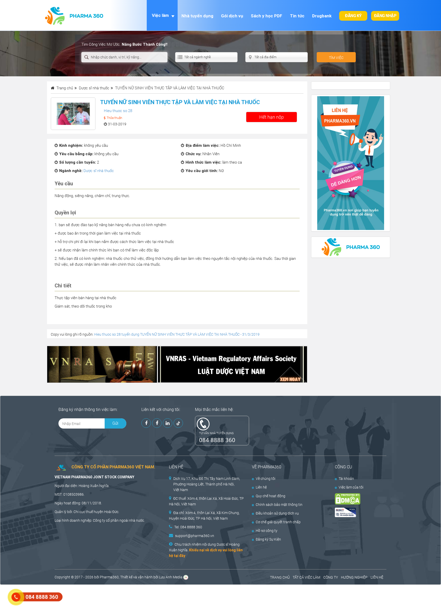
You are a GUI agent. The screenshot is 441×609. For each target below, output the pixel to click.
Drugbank (322, 15)
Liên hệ (261, 487)
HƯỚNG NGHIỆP (354, 577)
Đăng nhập (385, 15)
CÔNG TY (330, 577)
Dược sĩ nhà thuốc (98, 170)
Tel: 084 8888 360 (188, 527)
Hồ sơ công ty (266, 531)
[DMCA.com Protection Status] (356, 499)
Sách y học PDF (266, 15)
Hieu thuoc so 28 (118, 110)
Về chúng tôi (265, 479)
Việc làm (160, 15)
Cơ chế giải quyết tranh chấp (278, 522)
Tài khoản (346, 479)
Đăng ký (353, 15)
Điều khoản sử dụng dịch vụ (277, 513)
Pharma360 (109, 577)
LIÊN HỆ (377, 577)
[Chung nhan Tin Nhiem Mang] (356, 512)
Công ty (99, 520)
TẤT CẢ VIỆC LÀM (306, 577)
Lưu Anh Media (170, 577)
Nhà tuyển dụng (197, 15)
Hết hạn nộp (271, 117)
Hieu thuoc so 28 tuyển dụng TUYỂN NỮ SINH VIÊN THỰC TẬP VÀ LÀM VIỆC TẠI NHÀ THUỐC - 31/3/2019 (177, 334)
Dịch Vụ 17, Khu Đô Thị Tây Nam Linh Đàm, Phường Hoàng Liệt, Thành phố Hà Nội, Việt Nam (206, 484)
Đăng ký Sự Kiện (268, 539)
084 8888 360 (217, 439)
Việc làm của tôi (351, 487)
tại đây (179, 556)
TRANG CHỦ (280, 577)
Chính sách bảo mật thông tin (279, 505)
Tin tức (297, 15)
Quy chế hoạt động (270, 496)
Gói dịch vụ (232, 15)
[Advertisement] (93, 596)
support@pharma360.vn (194, 536)
